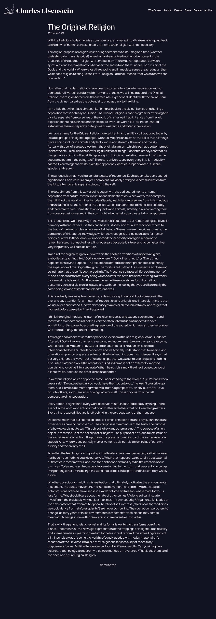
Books (188, 10)
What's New (154, 10)
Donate (197, 10)
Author (167, 10)
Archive (208, 10)
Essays (178, 10)
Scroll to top (108, 565)
